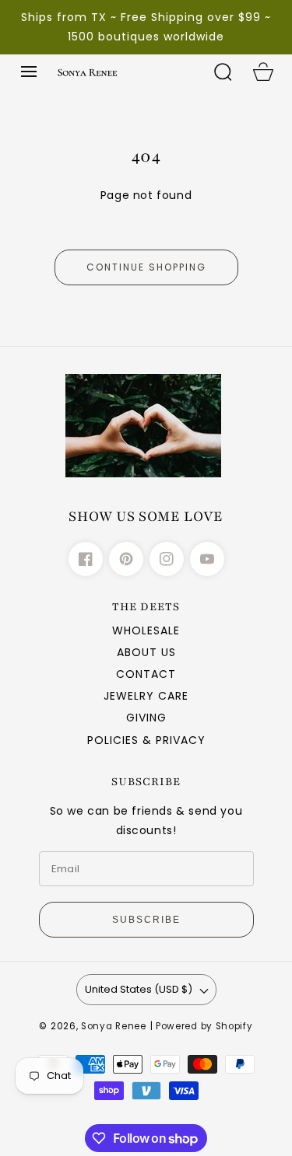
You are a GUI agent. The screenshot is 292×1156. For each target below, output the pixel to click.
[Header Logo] (126, 71)
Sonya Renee (113, 1026)
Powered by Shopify (204, 1026)
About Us (146, 652)
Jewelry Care (146, 696)
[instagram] (167, 559)
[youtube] (207, 559)
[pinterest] (126, 559)
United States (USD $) (138, 989)
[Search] (223, 71)
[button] (29, 71)
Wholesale (146, 630)
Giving (146, 717)
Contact (146, 674)
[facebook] (86, 559)
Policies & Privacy (146, 740)
